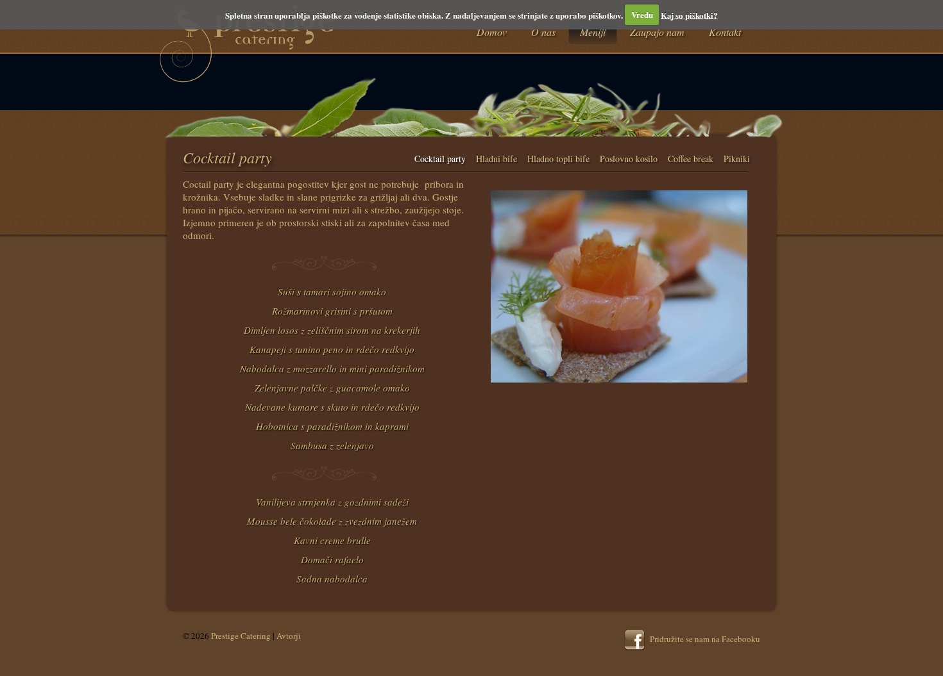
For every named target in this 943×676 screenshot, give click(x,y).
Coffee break (690, 159)
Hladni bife (496, 159)
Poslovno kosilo (629, 159)
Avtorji (288, 635)
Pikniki (737, 159)
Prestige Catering (241, 635)
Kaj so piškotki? (689, 14)
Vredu (642, 14)
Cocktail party (440, 159)
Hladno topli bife (558, 159)
